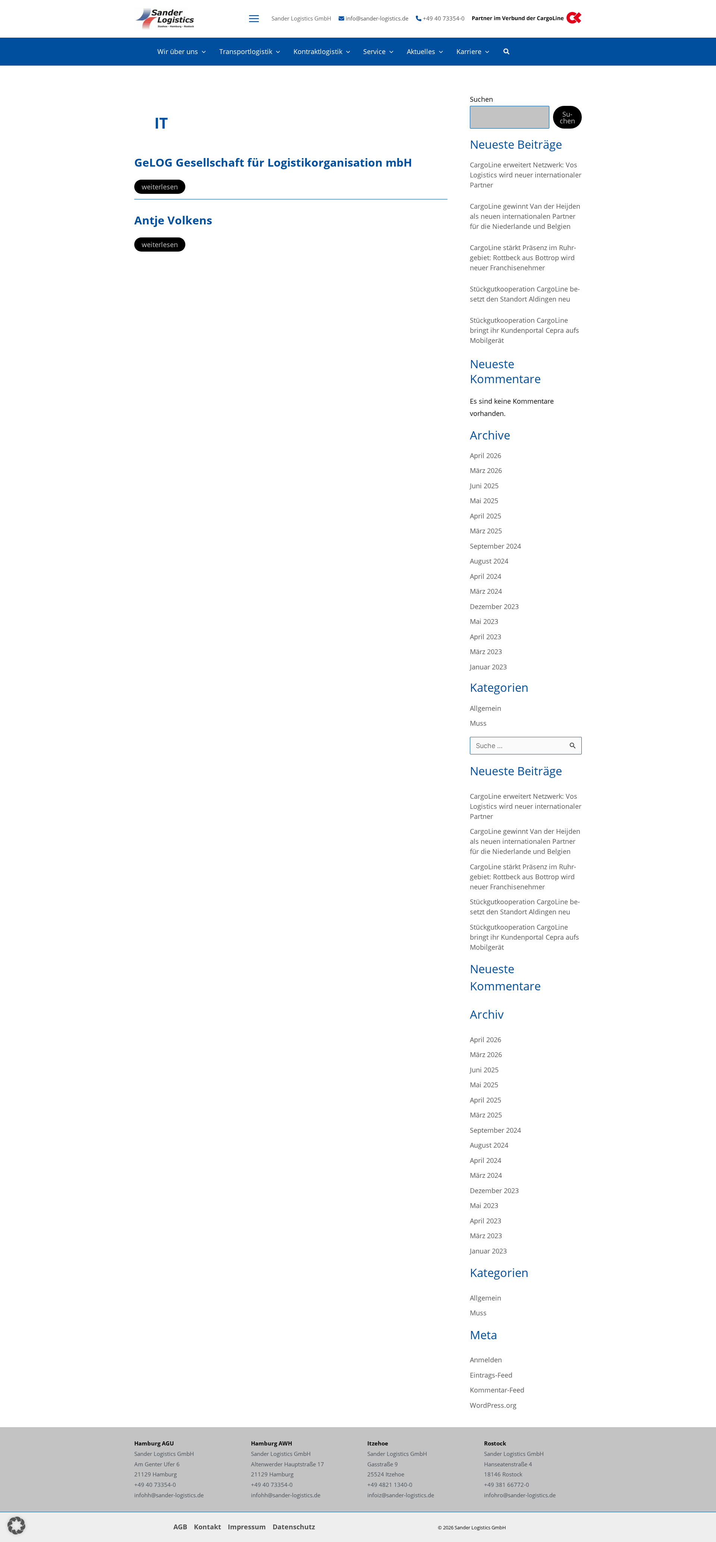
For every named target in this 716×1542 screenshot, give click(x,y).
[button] (202, 52)
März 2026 (486, 470)
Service (374, 51)
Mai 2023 (484, 621)
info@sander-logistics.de (377, 18)
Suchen (481, 99)
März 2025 (486, 530)
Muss (478, 723)
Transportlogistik (245, 51)
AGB (180, 1526)
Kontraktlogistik (317, 51)
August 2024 (489, 560)
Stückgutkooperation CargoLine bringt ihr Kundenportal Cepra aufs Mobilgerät (524, 330)
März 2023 (486, 651)
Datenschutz (294, 1526)
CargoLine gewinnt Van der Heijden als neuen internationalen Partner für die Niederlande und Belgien (525, 216)
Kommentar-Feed (497, 1389)
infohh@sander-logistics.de (169, 1495)
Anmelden (486, 1359)
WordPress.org (493, 1405)
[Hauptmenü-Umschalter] (254, 19)
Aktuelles (421, 51)
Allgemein (485, 708)
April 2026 (485, 455)
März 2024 (486, 591)
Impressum (247, 1526)
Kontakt (207, 1526)
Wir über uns (177, 51)
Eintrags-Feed (491, 1375)
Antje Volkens (173, 220)
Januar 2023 (488, 666)
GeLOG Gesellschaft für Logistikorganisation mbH (273, 162)
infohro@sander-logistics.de (520, 1495)
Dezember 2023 (494, 606)
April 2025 (485, 515)
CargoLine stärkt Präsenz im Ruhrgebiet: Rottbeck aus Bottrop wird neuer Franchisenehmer (523, 257)
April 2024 (485, 576)
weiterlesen (159, 188)
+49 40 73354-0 (444, 18)
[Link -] (164, 17)
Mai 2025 (484, 500)
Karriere (468, 51)
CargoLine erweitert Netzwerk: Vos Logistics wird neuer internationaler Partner (525, 174)
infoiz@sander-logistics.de (400, 1495)
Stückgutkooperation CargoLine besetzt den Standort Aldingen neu (525, 293)
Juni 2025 (484, 485)
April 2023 (485, 636)
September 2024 (495, 546)
